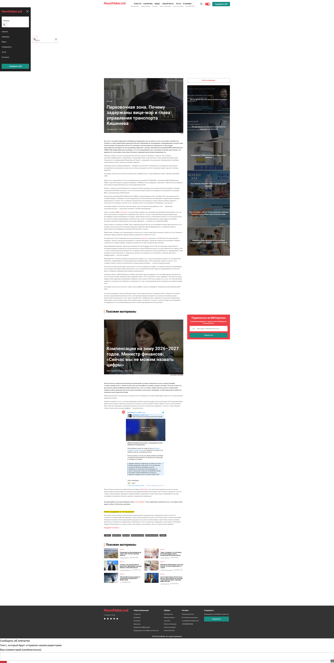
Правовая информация (142, 627)
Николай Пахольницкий (167, 570)
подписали (144, 238)
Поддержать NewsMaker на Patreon (146, 630)
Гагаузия (155, 6)
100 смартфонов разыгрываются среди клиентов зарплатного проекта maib (130, 578)
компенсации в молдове (137, 535)
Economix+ (187, 4)
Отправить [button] (3, 662)
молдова (163, 535)
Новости (137, 4)
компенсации (126, 535)
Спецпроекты (168, 4)
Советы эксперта (178, 6)
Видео (157, 4)
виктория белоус (116, 535)
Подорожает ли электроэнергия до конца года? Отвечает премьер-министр (130, 554)
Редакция (137, 617)
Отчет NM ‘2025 (190, 6)
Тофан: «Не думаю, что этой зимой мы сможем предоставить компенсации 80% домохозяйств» (170, 554)
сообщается (124, 212)
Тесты (178, 4)
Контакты (137, 621)
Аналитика (148, 4)
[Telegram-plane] (117, 618)
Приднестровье (145, 6)
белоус (107, 535)
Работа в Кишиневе (208, 80)
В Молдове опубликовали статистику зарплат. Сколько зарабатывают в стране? (171, 566)
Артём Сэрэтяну (112, 371)
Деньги (109, 343)
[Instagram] (111, 618)
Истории (109, 101)
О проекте (137, 614)
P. (120, 582)
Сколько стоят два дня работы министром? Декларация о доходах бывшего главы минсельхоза (131, 566)
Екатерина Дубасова (125, 570)
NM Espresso (135, 6)
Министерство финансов (152, 535)
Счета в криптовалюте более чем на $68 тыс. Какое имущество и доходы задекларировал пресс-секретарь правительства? (171, 579)
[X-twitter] (108, 618)
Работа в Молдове (165, 6)
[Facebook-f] (104, 618)
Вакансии (137, 624)
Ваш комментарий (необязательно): (21, 650)
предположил (143, 489)
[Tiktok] (114, 618)
